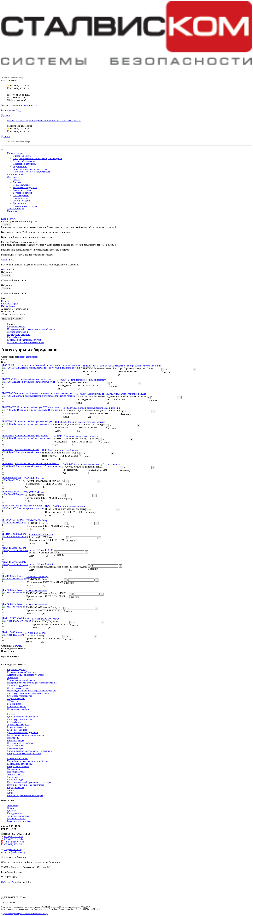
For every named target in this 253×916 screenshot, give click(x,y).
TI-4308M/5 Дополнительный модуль (20, 449)
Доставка (17, 182)
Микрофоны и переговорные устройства (27, 761)
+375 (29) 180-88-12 (13, 839)
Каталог (20, 120)
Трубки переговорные (18, 724)
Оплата (16, 179)
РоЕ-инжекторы (15, 704)
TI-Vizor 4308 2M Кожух (14, 534)
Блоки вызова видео (17, 730)
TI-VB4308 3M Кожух (13, 519)
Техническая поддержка (25, 187)
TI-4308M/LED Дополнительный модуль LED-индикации (31, 407)
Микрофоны (13, 737)
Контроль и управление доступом (30, 169)
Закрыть (6, 224)
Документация (20, 203)
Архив (10, 793)
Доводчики (12, 777)
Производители (21, 195)
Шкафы (11, 714)
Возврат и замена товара (25, 206)
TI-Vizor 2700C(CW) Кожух (15, 618)
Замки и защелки (15, 774)
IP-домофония (20, 166)
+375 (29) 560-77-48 (14, 841)
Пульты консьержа (16, 745)
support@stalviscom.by (14, 852)
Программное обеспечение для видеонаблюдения (37, 158)
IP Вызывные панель (17, 758)
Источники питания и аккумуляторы (31, 171)
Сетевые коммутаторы (18, 688)
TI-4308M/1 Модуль (11, 477)
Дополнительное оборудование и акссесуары (29, 751)
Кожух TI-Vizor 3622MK (14, 562)
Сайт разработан (9, 882)
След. (19, 646)
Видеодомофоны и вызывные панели (26, 735)
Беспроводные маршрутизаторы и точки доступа (31, 690)
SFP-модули (13, 701)
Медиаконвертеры (16, 698)
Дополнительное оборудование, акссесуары (29, 782)
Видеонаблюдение (22, 156)
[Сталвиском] (126, 75)
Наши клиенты (20, 198)
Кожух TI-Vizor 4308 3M (14, 548)
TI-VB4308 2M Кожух (13, 576)
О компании (47, 120)
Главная (11, 120)
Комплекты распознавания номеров (25, 795)
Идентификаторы (16, 771)
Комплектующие (15, 740)
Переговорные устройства (20, 743)
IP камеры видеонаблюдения (21, 672)
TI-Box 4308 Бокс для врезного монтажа (22, 505)
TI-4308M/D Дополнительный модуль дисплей (25, 435)
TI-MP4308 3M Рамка (12, 604)
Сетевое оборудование (24, 161)
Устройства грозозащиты (19, 696)
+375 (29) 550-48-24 (13, 844)
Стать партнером (21, 200)
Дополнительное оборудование (22, 716)
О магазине (12, 805)
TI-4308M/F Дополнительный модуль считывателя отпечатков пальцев (37, 393)
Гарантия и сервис (22, 190)
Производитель (9, 311)
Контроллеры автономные (20, 764)
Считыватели (13, 769)
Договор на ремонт (22, 193)
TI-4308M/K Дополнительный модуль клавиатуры (27, 421)
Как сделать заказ (21, 185)
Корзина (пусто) (9, 219)
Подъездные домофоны (24, 164)
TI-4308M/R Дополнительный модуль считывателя (27, 379)
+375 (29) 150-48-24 (13, 836)
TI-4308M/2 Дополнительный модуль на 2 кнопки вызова (30, 463)
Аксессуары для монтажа (19, 719)
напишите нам (30, 105)
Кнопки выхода (15, 779)
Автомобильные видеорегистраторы (25, 675)
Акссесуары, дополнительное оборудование (29, 693)
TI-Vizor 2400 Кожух (12, 632)
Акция (10, 790)
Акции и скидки (32, 120)
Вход (18, 110)
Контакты (76, 120)
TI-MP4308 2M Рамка (12, 590)
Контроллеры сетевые (18, 766)
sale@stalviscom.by (13, 849)
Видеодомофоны (15, 787)
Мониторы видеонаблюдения (21, 680)
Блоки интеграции (16, 706)
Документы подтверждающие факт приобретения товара (24, 914)
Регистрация (7, 110)
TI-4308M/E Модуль (12, 491)
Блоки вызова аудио (17, 727)
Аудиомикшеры (15, 748)
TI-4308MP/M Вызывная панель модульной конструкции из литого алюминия (41, 365)
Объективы (12, 677)
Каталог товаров (15, 153)
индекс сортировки (28, 357)
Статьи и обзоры (62, 120)
